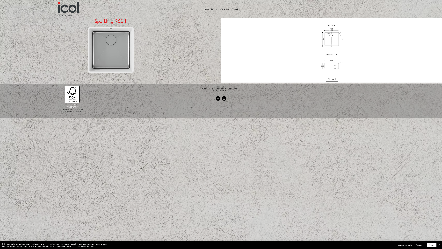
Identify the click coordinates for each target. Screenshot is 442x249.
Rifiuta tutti (420, 245)
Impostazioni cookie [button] (405, 245)
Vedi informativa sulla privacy (83, 246)
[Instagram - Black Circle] (224, 98)
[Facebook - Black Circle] (218, 98)
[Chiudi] (439, 245)
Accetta (432, 245)
